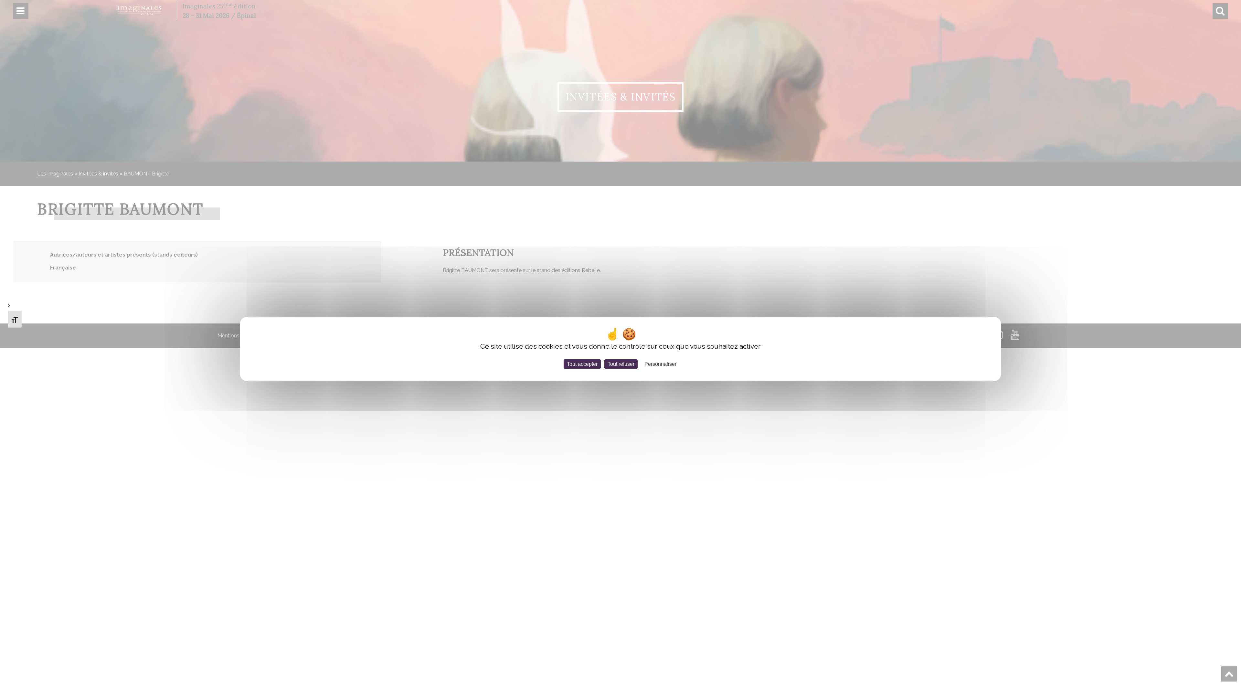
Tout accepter (582, 364)
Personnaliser (660, 364)
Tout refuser (621, 364)
